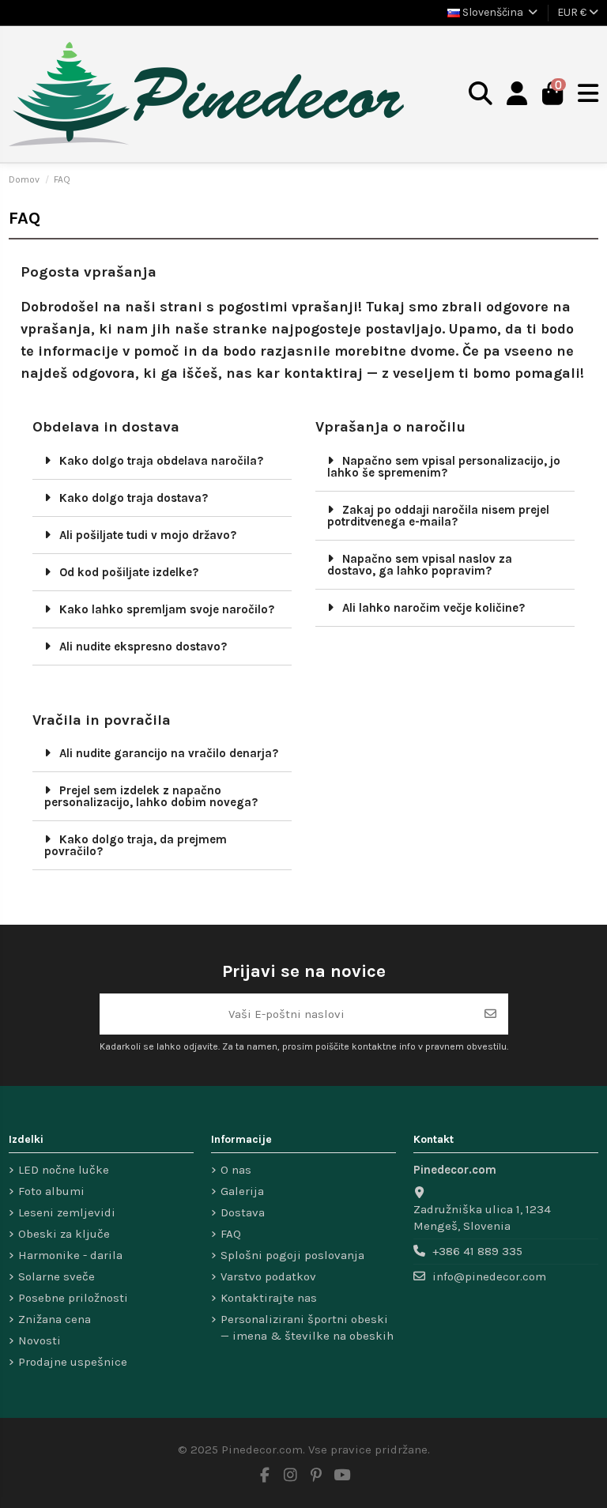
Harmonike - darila (70, 1255)
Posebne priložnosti (73, 1298)
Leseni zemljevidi (66, 1212)
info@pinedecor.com (489, 1276)
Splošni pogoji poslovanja (292, 1255)
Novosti (39, 1340)
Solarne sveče (56, 1276)
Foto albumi (51, 1191)
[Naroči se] (490, 1014)
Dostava (243, 1212)
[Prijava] (517, 94)
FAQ (231, 1234)
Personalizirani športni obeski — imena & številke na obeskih (307, 1327)
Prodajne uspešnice (72, 1362)
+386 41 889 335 (477, 1251)
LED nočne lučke (63, 1170)
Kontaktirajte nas (269, 1298)
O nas (236, 1170)
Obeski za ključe (64, 1234)
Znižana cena (54, 1319)
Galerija (242, 1191)
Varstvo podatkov (268, 1276)
